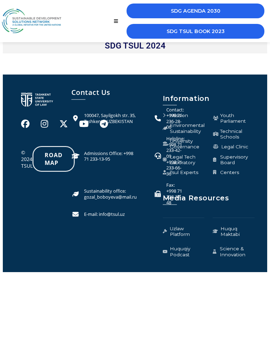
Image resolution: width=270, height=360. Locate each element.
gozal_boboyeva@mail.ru (110, 197)
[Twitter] (63, 123)
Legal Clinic (234, 146)
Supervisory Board (234, 159)
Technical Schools (231, 134)
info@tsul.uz (112, 214)
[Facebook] (25, 123)
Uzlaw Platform (180, 231)
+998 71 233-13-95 (108, 156)
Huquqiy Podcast (180, 251)
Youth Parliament (233, 118)
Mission (179, 115)
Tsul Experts (184, 172)
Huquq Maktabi (230, 231)
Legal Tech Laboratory (182, 159)
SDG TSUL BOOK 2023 (196, 31)
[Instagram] (44, 123)
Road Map (54, 159)
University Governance (184, 143)
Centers (229, 172)
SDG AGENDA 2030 (195, 11)
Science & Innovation (232, 251)
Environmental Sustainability (187, 128)
